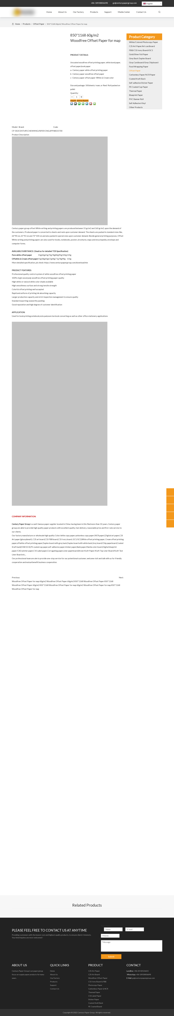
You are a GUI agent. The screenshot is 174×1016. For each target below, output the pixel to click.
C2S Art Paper (94, 971)
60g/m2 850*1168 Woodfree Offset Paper (85, 581)
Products (53, 982)
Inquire (73, 100)
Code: (55, 127)
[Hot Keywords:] (159, 12)
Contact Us (54, 989)
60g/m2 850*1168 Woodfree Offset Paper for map (54, 585)
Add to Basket (83, 100)
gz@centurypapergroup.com (125, 3)
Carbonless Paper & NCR (98, 989)
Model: (15, 127)
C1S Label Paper (94, 996)
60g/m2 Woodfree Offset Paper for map (94, 585)
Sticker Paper (93, 999)
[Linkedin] (19, 984)
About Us (54, 974)
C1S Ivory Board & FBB (97, 982)
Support (53, 985)
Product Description (20, 134)
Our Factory (55, 978)
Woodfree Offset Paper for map (25, 581)
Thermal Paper (94, 992)
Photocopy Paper (95, 985)
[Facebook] (14, 984)
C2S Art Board (94, 974)
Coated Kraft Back (95, 1003)
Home (52, 971)
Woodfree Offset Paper (97, 978)
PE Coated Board (95, 1006)
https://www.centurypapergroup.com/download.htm (66, 262)
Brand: (21, 127)
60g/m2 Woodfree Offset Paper (53, 581)
